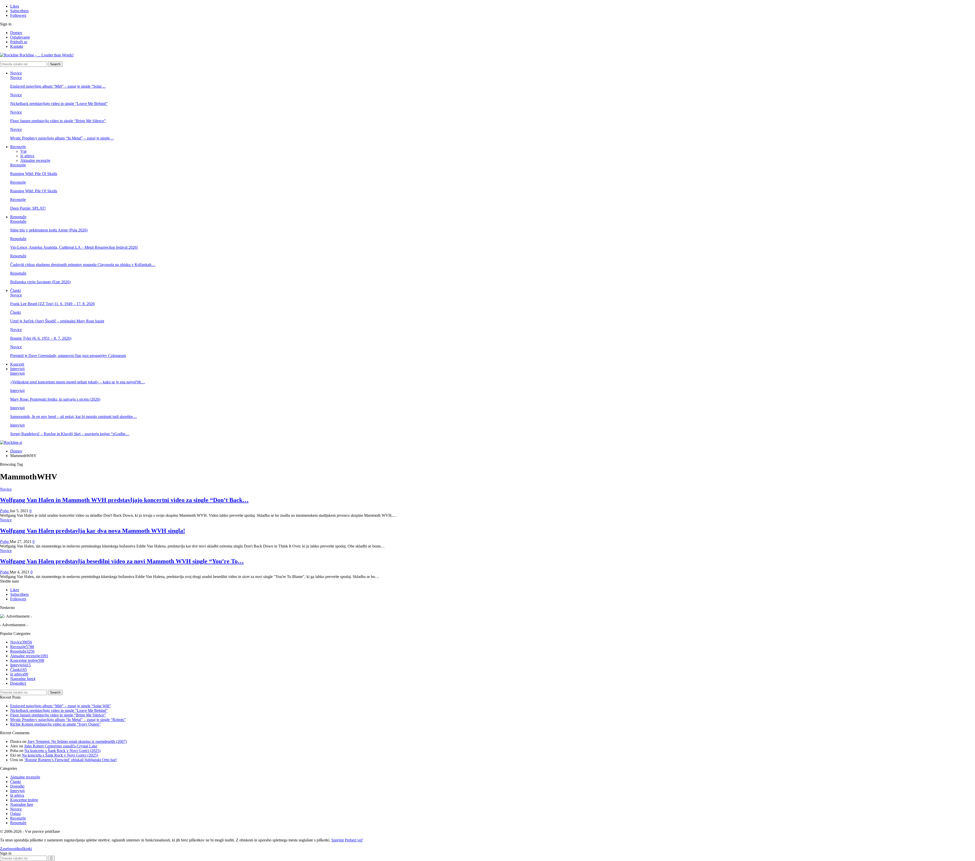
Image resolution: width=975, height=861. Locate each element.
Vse (23, 151)
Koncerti (17, 364)
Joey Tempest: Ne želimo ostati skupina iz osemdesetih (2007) (77, 741)
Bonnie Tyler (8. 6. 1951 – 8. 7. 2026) (40, 338)
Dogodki (18, 683)
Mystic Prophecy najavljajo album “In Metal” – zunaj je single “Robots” (68, 719)
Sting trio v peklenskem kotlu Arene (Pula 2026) (49, 230)
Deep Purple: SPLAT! (28, 208)
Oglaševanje (20, 37)
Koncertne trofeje (27, 660)
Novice (16, 73)
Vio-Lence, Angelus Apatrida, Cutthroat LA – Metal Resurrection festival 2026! (74, 247)
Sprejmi (337, 840)
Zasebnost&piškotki (16, 849)
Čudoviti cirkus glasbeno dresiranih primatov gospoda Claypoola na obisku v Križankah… (82, 264)
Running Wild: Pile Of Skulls (33, 173)
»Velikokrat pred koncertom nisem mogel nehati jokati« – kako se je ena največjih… (77, 382)
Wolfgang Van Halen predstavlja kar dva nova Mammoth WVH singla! (92, 530)
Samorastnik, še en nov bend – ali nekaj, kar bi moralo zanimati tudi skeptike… (73, 416)
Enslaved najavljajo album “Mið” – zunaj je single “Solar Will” (60, 706)
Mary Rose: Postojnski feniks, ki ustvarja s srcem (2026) (55, 399)
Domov (16, 32)
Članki (15, 290)
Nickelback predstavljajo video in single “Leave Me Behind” (59, 103)
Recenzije (18, 147)
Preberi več (354, 840)
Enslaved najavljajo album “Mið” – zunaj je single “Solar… (58, 86)
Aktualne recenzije (35, 160)
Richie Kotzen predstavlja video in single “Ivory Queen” (55, 724)
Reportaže (18, 217)
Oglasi (15, 813)
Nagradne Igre (22, 679)
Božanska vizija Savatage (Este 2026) (40, 282)
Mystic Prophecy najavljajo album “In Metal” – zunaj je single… (62, 138)
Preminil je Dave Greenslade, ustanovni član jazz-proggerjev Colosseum (68, 355)
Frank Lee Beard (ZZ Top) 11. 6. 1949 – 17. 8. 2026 (52, 304)
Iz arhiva (27, 156)
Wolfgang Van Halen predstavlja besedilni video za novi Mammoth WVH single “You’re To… (122, 561)
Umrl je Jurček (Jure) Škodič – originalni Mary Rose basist (57, 321)
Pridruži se (18, 42)
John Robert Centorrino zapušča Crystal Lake (60, 746)
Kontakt (16, 46)
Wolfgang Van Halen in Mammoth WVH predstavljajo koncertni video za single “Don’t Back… (124, 500)
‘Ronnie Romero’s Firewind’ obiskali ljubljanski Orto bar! (70, 760)
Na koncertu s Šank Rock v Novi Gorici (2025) (62, 750)
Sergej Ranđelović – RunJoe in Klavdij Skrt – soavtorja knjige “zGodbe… (69, 434)
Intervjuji (17, 369)
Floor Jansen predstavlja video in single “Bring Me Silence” (58, 121)
